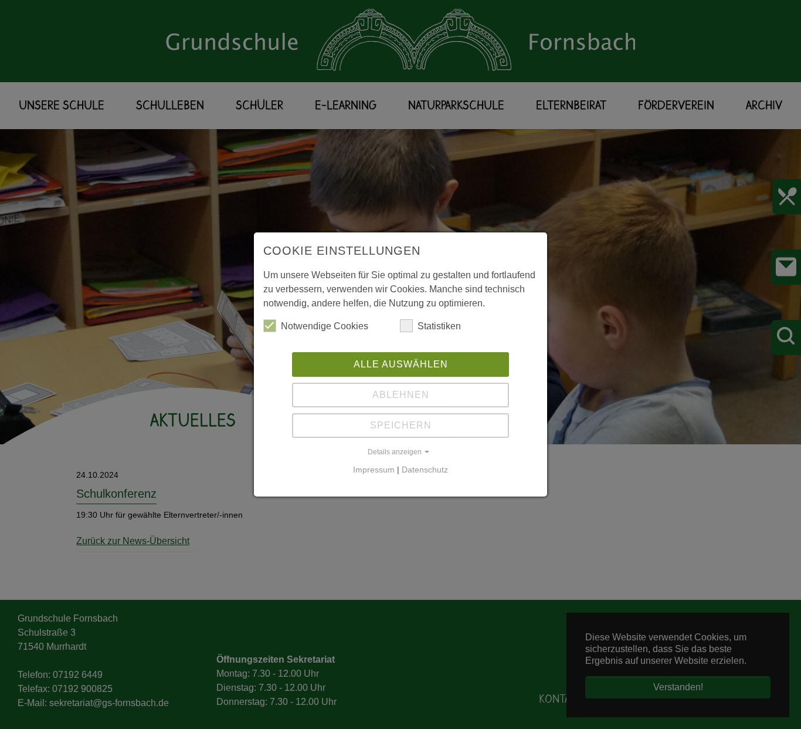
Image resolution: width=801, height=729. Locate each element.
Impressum (374, 469)
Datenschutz (425, 469)
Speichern (401, 425)
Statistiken (439, 326)
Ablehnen (400, 395)
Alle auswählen (401, 364)
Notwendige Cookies (324, 326)
